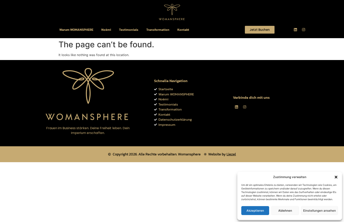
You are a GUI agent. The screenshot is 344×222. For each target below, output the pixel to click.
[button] (336, 177)
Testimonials (128, 29)
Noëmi (106, 29)
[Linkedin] (295, 29)
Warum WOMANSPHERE (76, 29)
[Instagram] (303, 29)
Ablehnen (285, 210)
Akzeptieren (255, 210)
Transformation (157, 29)
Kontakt (183, 29)
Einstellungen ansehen (319, 210)
